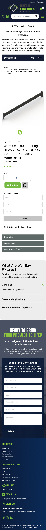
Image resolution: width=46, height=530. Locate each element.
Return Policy (6, 474)
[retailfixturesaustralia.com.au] (22, 8)
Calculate (23, 218)
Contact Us (6, 469)
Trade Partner (7, 451)
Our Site (5, 460)
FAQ (3, 472)
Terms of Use (32, 527)
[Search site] (36, 16)
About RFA (5, 448)
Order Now (12, 185)
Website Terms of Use (10, 477)
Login (32, 2)
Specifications (9, 243)
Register (40, 2)
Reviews (7, 249)
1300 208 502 (3, 16)
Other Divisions (7, 457)
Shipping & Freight (8, 480)
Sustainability (6, 454)
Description (8, 237)
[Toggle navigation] (42, 16)
